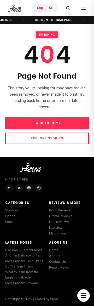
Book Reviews (59, 210)
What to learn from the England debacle (22, 274)
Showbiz (12, 210)
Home (53, 250)
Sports (10, 216)
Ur (50, 8)
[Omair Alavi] (14, 8)
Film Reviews (59, 222)
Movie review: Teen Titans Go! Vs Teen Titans (24, 263)
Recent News (59, 267)
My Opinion (57, 233)
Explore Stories (47, 138)
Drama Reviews (60, 216)
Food (9, 222)
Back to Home (47, 123)
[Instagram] (29, 188)
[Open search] (68, 8)
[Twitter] (19, 188)
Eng (40, 8)
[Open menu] (83, 8)
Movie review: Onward (21, 283)
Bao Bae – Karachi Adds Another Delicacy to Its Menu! (23, 253)
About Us (56, 256)
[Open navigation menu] (83, 295)
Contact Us (57, 262)
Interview (55, 228)
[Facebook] (9, 188)
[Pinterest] (39, 188)
